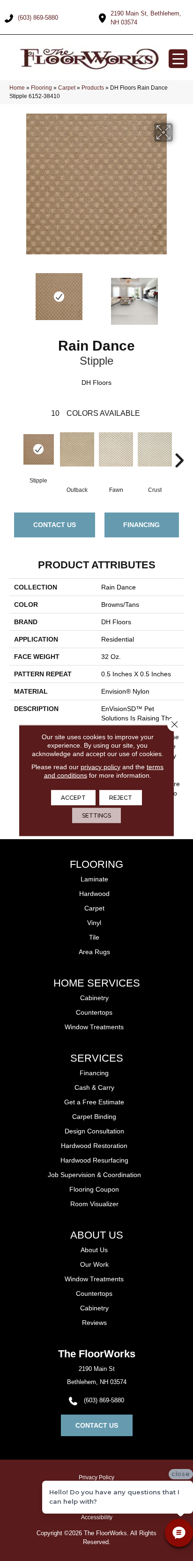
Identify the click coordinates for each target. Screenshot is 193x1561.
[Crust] (154, 454)
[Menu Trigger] (178, 58)
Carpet (66, 87)
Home (17, 87)
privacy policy (100, 767)
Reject (120, 797)
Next (179, 296)
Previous (14, 296)
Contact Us (54, 524)
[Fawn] (115, 454)
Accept (73, 797)
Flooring (41, 87)
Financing (141, 524)
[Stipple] (38, 449)
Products (93, 87)
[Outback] (77, 454)
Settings (96, 815)
